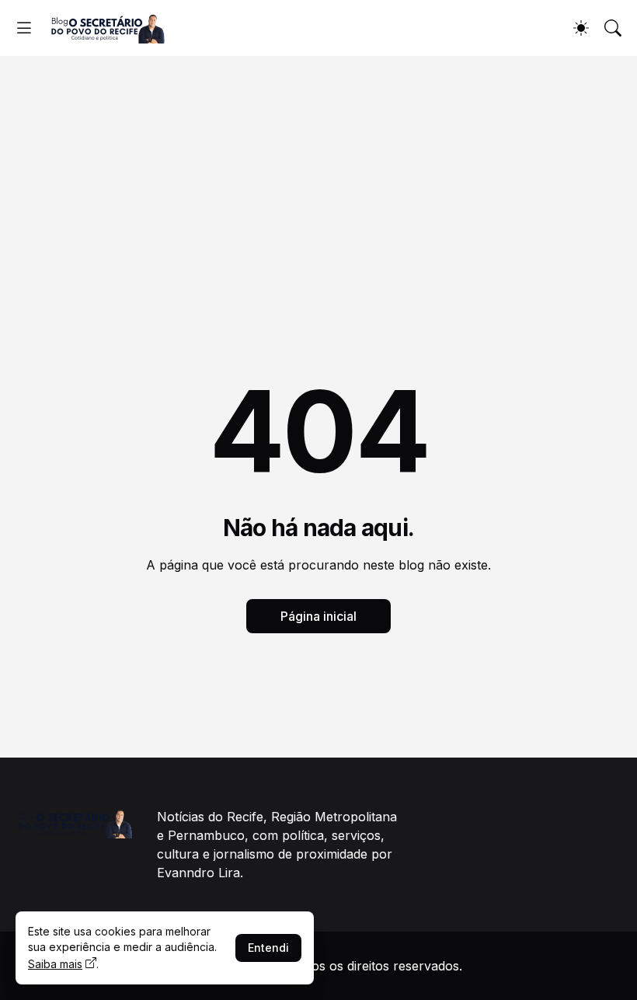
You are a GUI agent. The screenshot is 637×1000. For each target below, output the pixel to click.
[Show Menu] (24, 28)
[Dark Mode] (581, 28)
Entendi (268, 947)
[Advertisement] (318, 172)
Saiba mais (55, 963)
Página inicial (318, 616)
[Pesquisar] (613, 28)
